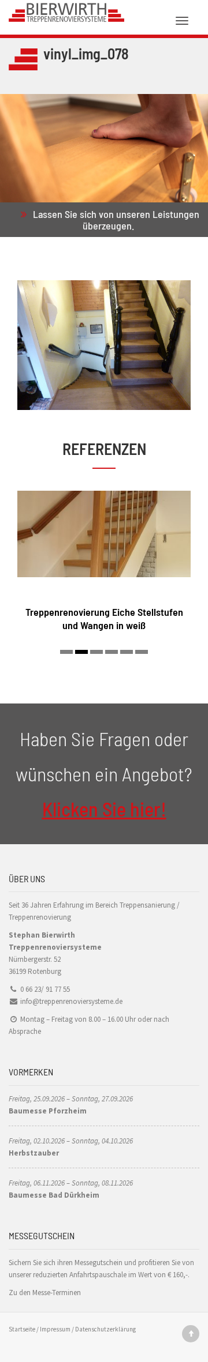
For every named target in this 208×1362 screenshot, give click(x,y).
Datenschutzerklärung (105, 1329)
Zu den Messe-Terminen (45, 1292)
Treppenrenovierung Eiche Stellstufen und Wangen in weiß (104, 618)
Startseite (22, 1329)
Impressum (55, 1329)
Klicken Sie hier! (104, 809)
